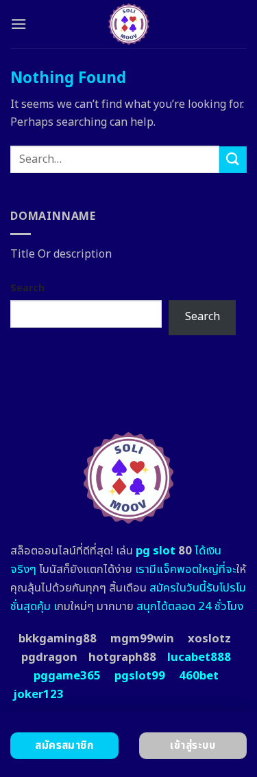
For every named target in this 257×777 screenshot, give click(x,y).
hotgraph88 (122, 657)
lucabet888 (199, 657)
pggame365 (67, 676)
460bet (199, 676)
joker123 (38, 694)
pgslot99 (139, 676)
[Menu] (18, 24)
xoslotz (209, 639)
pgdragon (49, 657)
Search (27, 288)
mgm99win (142, 639)
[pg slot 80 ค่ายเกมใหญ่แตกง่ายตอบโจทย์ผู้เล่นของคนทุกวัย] (128, 24)
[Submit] (233, 159)
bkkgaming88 (58, 639)
